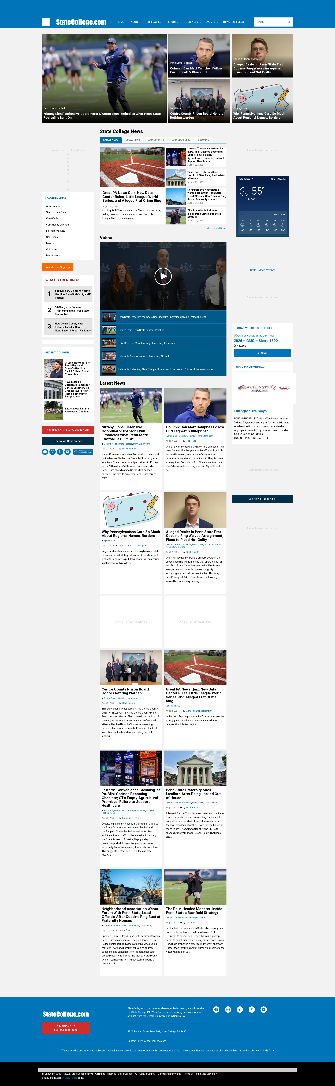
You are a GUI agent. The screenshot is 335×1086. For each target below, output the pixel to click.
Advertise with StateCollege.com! (68, 429)
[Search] (288, 22)
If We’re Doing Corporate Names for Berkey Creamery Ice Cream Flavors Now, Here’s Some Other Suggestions (77, 389)
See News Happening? (68, 441)
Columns (108, 444)
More (216, 228)
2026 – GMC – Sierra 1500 (256, 341)
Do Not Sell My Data (263, 1050)
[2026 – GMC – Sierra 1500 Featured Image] (254, 335)
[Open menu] (46, 22)
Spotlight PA (240, 108)
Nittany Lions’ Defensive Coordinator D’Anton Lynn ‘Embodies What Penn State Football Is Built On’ (125, 433)
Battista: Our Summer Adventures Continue (77, 410)
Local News (176, 108)
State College (178, 547)
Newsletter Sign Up (58, 267)
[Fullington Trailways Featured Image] (262, 389)
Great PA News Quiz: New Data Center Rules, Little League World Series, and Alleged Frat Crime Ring (131, 197)
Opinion (150, 810)
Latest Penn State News (179, 544)
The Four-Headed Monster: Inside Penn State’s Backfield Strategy (204, 213)
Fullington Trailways (250, 411)
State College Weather (262, 270)
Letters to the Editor (123, 810)
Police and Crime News (246, 59)
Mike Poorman (129, 449)
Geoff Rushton (193, 552)
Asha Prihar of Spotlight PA (135, 545)
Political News (108, 813)
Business (108, 810)
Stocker (263, 352)
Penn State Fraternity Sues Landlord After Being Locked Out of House (206, 175)
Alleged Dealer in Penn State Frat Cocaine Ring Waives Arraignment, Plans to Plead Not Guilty (194, 536)
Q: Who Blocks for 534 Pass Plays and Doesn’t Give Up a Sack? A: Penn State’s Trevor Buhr (77, 368)
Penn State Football (54, 108)
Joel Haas (191, 441)
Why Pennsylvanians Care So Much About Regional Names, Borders (131, 534)
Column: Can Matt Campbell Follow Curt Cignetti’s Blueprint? (195, 429)
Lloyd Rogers (128, 703)
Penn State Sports (141, 444)
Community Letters (131, 818)
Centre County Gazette (115, 698)
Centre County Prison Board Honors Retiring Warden (125, 691)
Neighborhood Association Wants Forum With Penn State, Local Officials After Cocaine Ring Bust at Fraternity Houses (131, 915)
